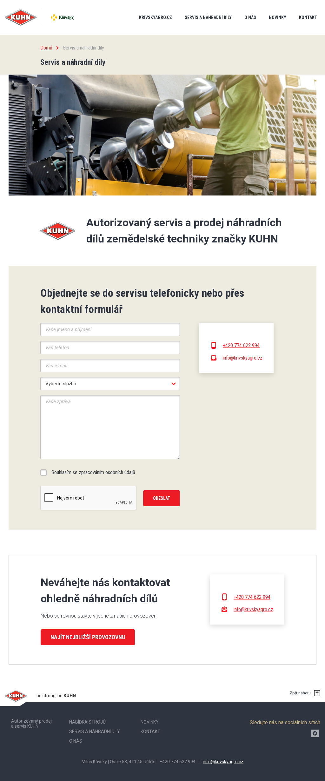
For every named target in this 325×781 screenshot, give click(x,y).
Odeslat (161, 498)
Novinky (277, 17)
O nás (250, 17)
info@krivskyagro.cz (242, 358)
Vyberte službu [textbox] (60, 384)
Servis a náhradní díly (208, 17)
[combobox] (110, 383)
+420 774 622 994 (241, 345)
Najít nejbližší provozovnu (87, 637)
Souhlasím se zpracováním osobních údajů (93, 472)
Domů (46, 48)
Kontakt (308, 17)
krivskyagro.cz (155, 17)
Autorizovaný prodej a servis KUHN (31, 724)
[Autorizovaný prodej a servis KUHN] (62, 17)
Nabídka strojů (87, 722)
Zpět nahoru (300, 693)
